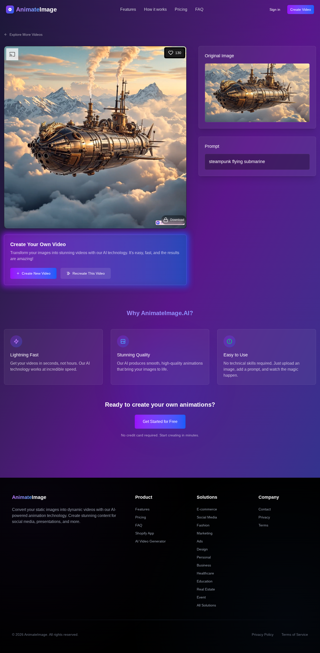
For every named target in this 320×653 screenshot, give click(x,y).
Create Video (300, 10)
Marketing (204, 533)
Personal (204, 557)
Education (204, 581)
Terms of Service (295, 634)
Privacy (264, 517)
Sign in (275, 10)
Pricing (181, 9)
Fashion (203, 525)
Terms (263, 525)
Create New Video (36, 273)
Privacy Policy (263, 634)
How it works (155, 9)
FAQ (199, 9)
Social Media (207, 517)
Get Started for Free (160, 421)
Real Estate (206, 589)
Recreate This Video (88, 273)
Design (202, 549)
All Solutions (206, 605)
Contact (264, 509)
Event (201, 597)
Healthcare (205, 573)
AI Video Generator (150, 541)
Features (128, 9)
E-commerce (207, 509)
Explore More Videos (26, 35)
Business (204, 565)
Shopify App (144, 533)
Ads (200, 541)
